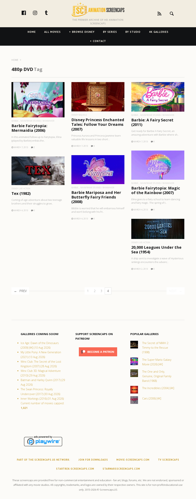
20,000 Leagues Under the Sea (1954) (156, 249)
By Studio (132, 32)
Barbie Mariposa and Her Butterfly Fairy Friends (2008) (96, 197)
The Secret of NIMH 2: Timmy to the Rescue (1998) (155, 347)
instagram (39, 12)
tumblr (50, 12)
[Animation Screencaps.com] (97, 9)
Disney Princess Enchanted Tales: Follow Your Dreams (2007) (97, 124)
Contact (99, 41)
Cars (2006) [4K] (151, 398)
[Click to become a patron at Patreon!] (98, 357)
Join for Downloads (93, 459)
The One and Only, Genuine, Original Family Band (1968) (156, 376)
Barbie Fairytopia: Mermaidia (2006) (29, 128)
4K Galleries (158, 32)
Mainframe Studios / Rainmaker (37, 121)
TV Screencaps (168, 459)
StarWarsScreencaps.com (121, 468)
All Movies (52, 32)
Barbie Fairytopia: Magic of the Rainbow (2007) (155, 190)
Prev (23, 291)
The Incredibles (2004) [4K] (158, 388)
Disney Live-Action (20, 188)
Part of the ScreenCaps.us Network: (43, 459)
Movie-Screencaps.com (132, 459)
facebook (28, 12)
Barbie (14, 121)
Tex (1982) (21, 193)
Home (32, 32)
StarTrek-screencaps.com (75, 468)
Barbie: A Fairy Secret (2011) (152, 122)
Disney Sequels (79, 115)
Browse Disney (83, 32)
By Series (110, 32)
